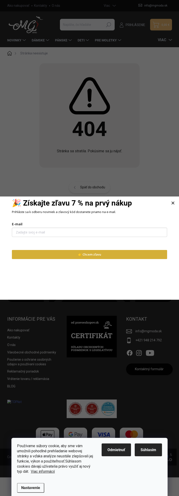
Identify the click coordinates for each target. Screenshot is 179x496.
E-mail (17, 224)
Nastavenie (30, 488)
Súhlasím (148, 450)
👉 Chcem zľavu (89, 254)
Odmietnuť (116, 450)
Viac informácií (43, 471)
